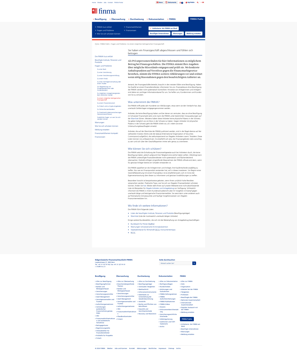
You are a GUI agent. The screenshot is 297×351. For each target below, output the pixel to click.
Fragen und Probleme (118, 44)
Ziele (182, 284)
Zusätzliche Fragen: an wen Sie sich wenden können (108, 118)
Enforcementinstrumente (147, 292)
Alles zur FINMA (186, 281)
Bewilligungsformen (103, 284)
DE (203, 2)
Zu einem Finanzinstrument (106, 103)
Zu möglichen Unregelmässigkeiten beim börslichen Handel (108, 94)
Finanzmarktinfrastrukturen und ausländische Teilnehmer (105, 321)
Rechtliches (153, 348)
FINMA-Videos (165, 304)
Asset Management (103, 297)
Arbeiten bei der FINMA (189, 289)
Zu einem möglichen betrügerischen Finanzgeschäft (145, 44)
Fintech (98, 338)
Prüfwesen (184, 295)
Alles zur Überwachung (125, 281)
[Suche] (198, 3)
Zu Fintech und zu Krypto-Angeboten (109, 106)
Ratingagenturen (102, 325)
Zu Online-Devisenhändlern (106, 109)
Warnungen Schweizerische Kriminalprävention (149, 227)
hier (144, 186)
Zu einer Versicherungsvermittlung (108, 75)
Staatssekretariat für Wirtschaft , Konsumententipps (153, 230)
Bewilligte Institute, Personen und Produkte (108, 61)
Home (94, 2)
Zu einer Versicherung (104, 72)
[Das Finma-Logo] (104, 11)
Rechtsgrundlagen (166, 284)
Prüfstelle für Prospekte (104, 335)
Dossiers (162, 307)
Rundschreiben (165, 287)
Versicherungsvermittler (104, 294)
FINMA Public (105, 44)
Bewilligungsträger (145, 284)
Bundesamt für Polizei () (142, 224)
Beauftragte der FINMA (189, 297)
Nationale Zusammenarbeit (190, 300)
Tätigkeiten (185, 292)
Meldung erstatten (102, 130)
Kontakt (110, 2)
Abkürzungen (142, 348)
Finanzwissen (100, 137)
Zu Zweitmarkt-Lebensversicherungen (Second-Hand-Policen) (109, 113)
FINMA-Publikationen (167, 301)
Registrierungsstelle (103, 328)
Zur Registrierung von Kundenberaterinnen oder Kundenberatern (105, 88)
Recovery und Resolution (147, 314)
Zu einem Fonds (102, 78)
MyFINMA (190, 2)
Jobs (105, 2)
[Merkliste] (180, 2)
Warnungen (99, 122)
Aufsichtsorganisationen (104, 304)
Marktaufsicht (143, 289)
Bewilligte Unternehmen (190, 329)
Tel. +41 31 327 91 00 (102, 264)
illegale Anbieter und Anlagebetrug (160, 188)
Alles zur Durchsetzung (147, 281)
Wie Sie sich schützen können (106, 126)
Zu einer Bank (101, 69)
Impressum (162, 348)
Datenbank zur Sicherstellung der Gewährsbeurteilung (146, 297)
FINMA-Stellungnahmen (168, 294)
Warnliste (134, 118)
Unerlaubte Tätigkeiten (147, 287)
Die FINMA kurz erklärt (104, 56)
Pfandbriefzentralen (124, 316)
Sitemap (171, 348)
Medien (99, 2)
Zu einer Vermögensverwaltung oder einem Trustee (109, 82)
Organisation (185, 287)
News (161, 2)
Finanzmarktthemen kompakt (106, 133)
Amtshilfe (142, 301)
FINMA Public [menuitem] (196, 19)
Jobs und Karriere (121, 348)
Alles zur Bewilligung (103, 281)
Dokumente (172, 2)
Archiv (162, 326)
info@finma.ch (100, 266)
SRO (97, 316)
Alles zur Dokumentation (169, 281)
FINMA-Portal (118, 2)
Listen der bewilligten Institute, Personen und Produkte (152, 213)
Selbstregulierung (166, 319)
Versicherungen (101, 291)
